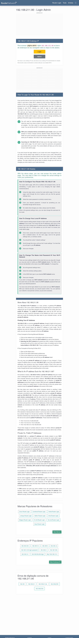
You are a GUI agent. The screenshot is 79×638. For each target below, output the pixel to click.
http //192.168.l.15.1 (52, 554)
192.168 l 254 (53, 550)
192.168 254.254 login (38, 554)
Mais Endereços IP (55, 562)
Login (39, 51)
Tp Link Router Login (53, 520)
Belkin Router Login (40, 516)
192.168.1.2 (54, 546)
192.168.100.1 (25, 546)
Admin (39, 56)
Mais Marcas (56, 532)
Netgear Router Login (25, 520)
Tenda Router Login (53, 511)
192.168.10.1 (25, 554)
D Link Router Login (39, 520)
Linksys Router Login (26, 516)
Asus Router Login (39, 524)
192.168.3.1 (43, 550)
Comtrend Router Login (39, 511)
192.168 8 (45, 546)
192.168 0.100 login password (29, 550)
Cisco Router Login (24, 511)
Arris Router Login (53, 516)
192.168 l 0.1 (35, 546)
